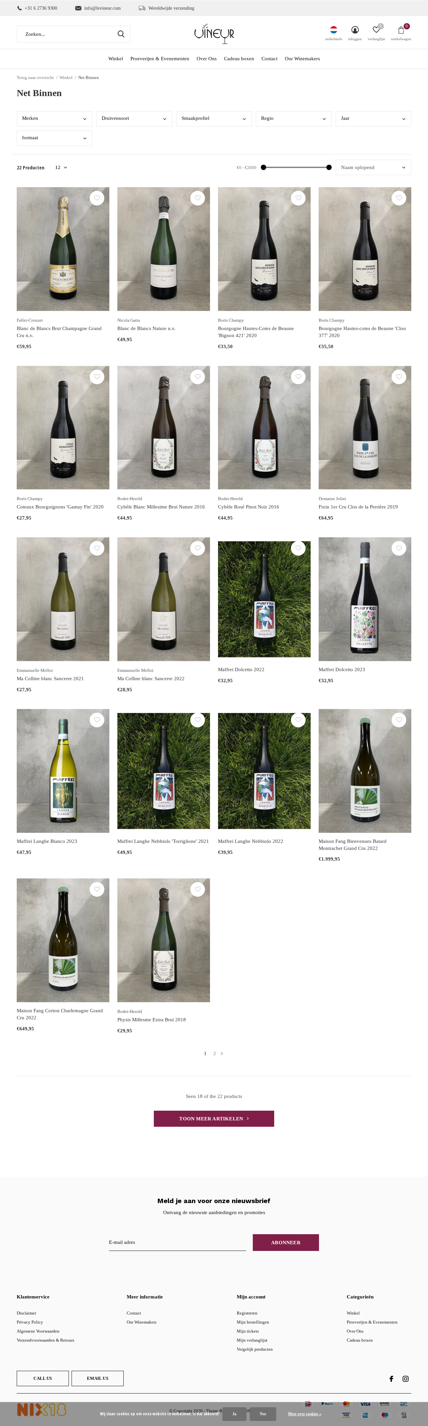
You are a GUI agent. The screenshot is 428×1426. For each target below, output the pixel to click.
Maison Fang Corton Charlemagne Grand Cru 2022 (60, 1014)
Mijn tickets (248, 1331)
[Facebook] (391, 1378)
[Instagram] (406, 1378)
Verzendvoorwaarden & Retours (45, 1340)
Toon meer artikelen (211, 1118)
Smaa (195, 118)
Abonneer (286, 1242)
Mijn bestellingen (253, 1322)
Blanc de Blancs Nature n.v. (146, 328)
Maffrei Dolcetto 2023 (342, 669)
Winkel (115, 58)
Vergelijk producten (255, 1349)
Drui (115, 118)
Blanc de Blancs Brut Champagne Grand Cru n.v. (59, 332)
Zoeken (121, 34)
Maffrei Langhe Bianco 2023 (47, 841)
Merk (30, 118)
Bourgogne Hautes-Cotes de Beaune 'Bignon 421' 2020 (256, 332)
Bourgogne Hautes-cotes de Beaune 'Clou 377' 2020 (362, 332)
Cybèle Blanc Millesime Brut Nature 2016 (161, 506)
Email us (97, 1378)
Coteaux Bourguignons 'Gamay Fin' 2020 (60, 506)
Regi (267, 118)
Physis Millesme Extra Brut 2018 (151, 1019)
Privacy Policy (30, 1322)
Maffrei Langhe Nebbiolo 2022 (250, 841)
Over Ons (207, 58)
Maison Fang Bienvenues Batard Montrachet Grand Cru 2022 (353, 845)
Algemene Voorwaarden (38, 1331)
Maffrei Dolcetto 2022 (241, 669)
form (30, 137)
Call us (42, 1378)
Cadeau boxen (239, 58)
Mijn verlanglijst (252, 1340)
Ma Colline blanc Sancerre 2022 (151, 678)
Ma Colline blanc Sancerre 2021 (50, 678)
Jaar (345, 118)
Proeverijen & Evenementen (159, 58)
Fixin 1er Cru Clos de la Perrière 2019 (358, 506)
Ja (234, 1414)
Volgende (221, 1053)
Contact (269, 58)
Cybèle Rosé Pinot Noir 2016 (248, 506)
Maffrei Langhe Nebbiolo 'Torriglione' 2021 (163, 841)
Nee (263, 1414)
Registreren (247, 1313)
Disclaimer (26, 1313)
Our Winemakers (302, 58)
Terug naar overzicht (35, 77)
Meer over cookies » (304, 1414)
